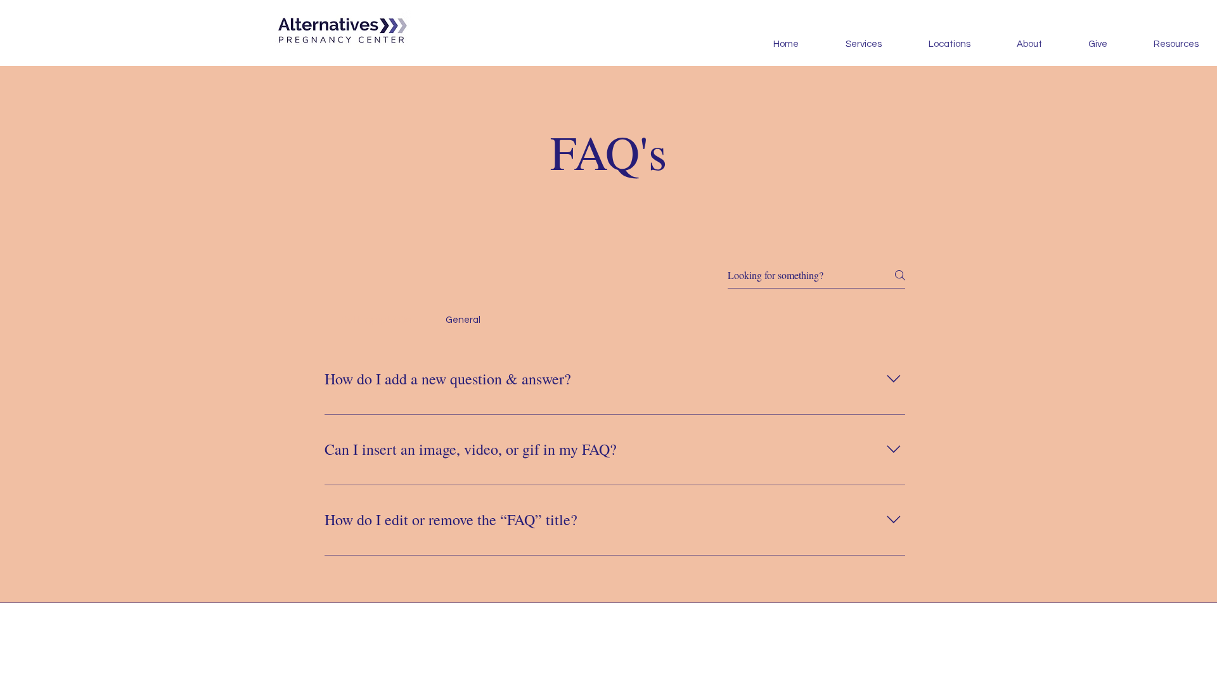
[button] (1162, 44)
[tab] (376, 320)
